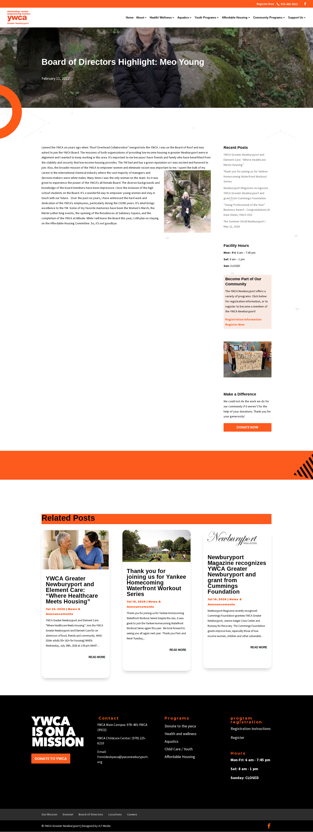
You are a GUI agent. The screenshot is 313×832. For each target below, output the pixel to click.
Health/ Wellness (161, 17)
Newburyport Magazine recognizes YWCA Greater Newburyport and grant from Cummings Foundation (246, 193)
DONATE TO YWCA (51, 759)
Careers (132, 814)
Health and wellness (181, 733)
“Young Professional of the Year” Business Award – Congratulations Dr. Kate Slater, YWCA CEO (247, 210)
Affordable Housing (234, 17)
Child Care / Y (175, 749)
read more (97, 657)
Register (237, 737)
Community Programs (267, 17)
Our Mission (49, 814)
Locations (115, 814)
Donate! (68, 814)
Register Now (265, 4)
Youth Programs (205, 17)
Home (130, 17)
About (140, 17)
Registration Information (243, 319)
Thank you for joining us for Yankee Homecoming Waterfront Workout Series (246, 176)
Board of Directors (91, 814)
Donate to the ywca (180, 726)
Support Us (295, 17)
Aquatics (183, 17)
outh (189, 749)
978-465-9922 (289, 4)
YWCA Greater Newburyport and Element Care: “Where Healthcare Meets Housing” (245, 160)
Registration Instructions (251, 728)
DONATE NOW (247, 427)
